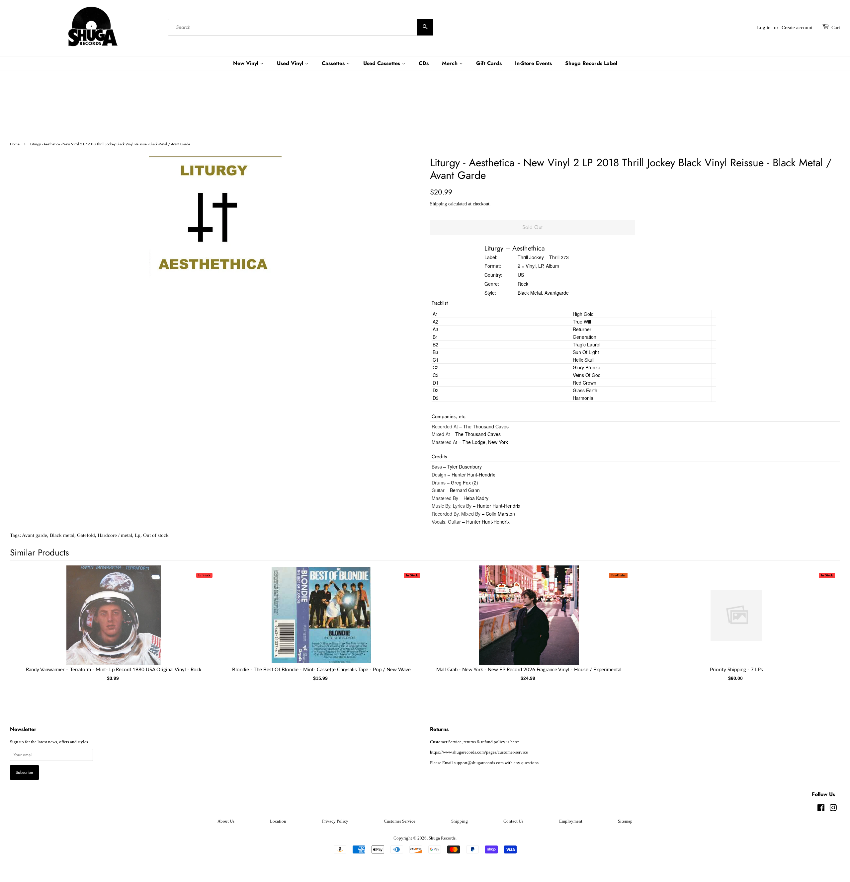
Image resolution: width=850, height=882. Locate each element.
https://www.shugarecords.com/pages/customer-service (479, 752)
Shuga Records (442, 838)
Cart (835, 27)
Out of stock (156, 535)
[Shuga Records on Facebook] (821, 809)
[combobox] (300, 27)
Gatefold (86, 535)
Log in (764, 27)
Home (15, 144)
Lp (137, 535)
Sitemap (625, 821)
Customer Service (399, 821)
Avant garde (34, 535)
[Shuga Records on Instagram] (833, 809)
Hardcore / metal (115, 535)
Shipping (438, 203)
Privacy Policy (335, 821)
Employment (570, 821)
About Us (225, 821)
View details (114, 621)
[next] (824, 616)
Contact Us (513, 821)
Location (278, 821)
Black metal (62, 535)
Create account (797, 27)
